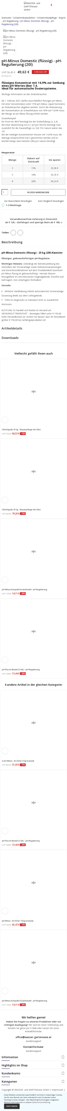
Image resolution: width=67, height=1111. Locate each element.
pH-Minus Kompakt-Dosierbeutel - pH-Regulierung (24, 589)
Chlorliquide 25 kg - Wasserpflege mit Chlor (21, 429)
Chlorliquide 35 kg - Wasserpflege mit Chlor (21, 509)
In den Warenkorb (38, 192)
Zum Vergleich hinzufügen (51, 201)
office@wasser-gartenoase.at (33, 1037)
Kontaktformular (33, 1047)
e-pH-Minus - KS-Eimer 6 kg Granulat (18, 761)
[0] (49, 3)
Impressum (57, 1089)
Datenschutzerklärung (41, 1102)
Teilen (13, 232)
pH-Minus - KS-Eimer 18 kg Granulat (17, 921)
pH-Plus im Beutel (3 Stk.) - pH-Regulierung (21, 669)
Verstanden (11, 1106)
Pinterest (20, 232)
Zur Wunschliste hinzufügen (18, 201)
